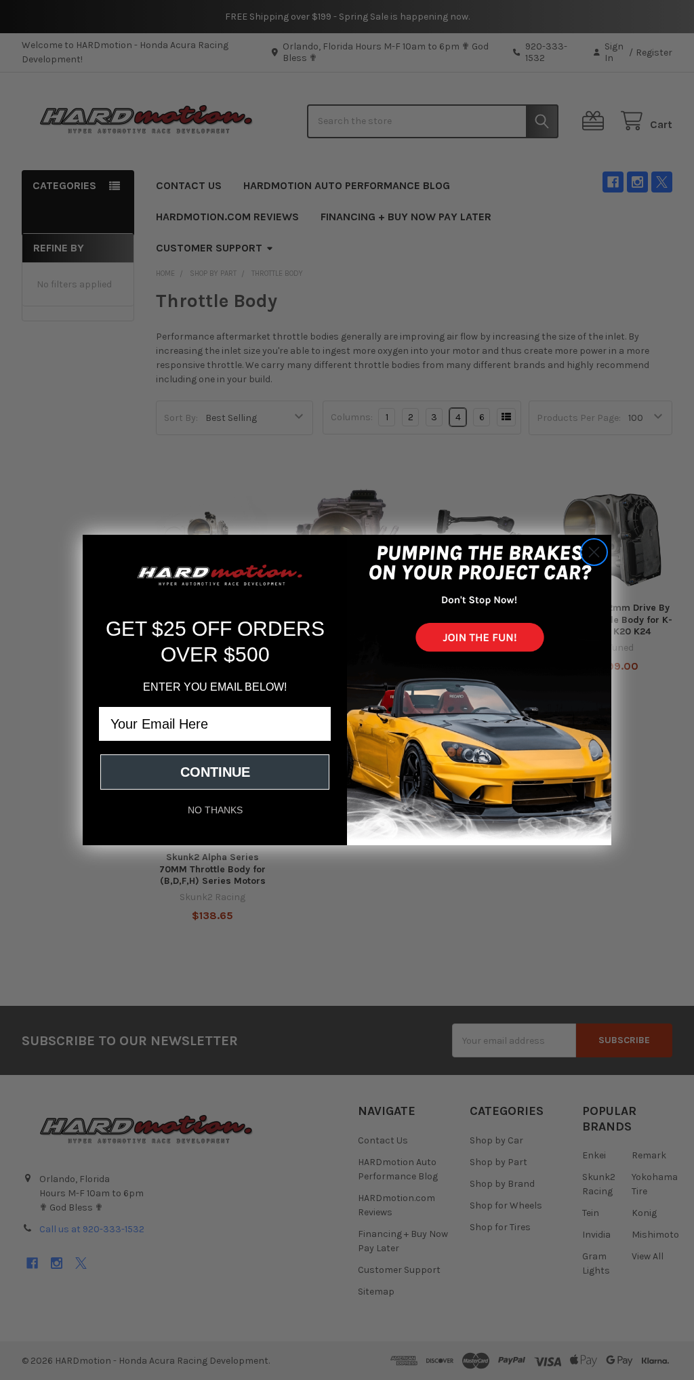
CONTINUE (215, 772)
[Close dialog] (594, 552)
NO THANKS (215, 810)
